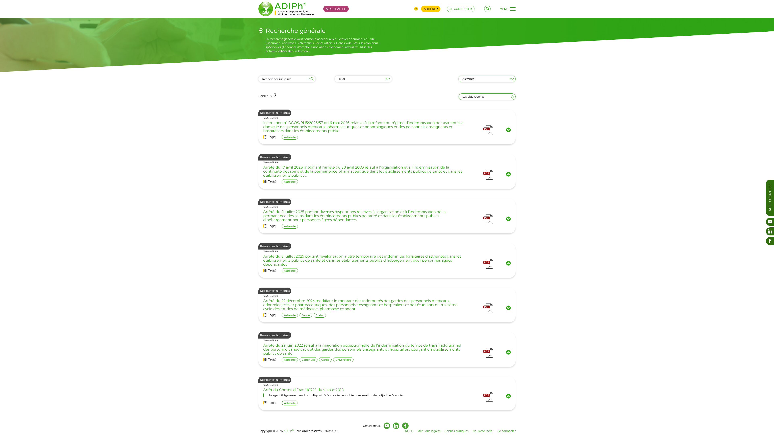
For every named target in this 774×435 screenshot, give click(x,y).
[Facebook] (405, 426)
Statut (320, 315)
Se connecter (506, 431)
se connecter (460, 8)
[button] (513, 9)
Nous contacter (770, 197)
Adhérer (431, 8)
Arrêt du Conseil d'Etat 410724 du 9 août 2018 (303, 390)
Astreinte (290, 137)
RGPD (409, 431)
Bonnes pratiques (456, 431)
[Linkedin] (396, 426)
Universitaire (343, 359)
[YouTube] (387, 426)
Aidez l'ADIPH (336, 8)
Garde (306, 315)
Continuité (308, 359)
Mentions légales (428, 431)
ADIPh (288, 431)
